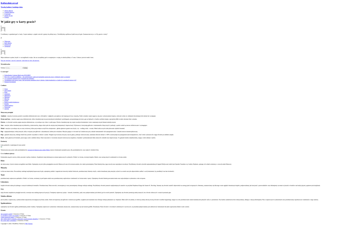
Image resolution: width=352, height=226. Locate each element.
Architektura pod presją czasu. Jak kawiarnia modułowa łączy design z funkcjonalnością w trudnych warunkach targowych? (40, 80)
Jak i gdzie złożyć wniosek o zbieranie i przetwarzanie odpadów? (19, 219)
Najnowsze (7, 44)
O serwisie (7, 14)
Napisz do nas (8, 15)
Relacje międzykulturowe (11, 102)
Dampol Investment (10, 82)
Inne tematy (7, 90)
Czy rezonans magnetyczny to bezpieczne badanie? (19, 78)
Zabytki (6, 109)
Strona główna (8, 10)
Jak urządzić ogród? (6, 214)
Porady (6, 100)
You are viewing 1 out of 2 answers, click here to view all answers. (20, 60)
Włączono (7, 41)
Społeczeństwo (8, 105)
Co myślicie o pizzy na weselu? (10, 215)
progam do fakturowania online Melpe (39, 150)
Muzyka (6, 99)
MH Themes (29, 223)
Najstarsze (7, 46)
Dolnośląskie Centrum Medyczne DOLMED (17, 75)
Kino (5, 92)
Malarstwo (7, 95)
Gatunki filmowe (9, 12)
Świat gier (7, 107)
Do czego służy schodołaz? (8, 220)
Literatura (7, 94)
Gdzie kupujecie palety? (8, 217)
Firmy (6, 89)
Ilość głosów (8, 43)
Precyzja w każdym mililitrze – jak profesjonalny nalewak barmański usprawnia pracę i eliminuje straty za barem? (37, 77)
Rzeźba (6, 104)
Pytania (6, 17)
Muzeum (7, 97)
